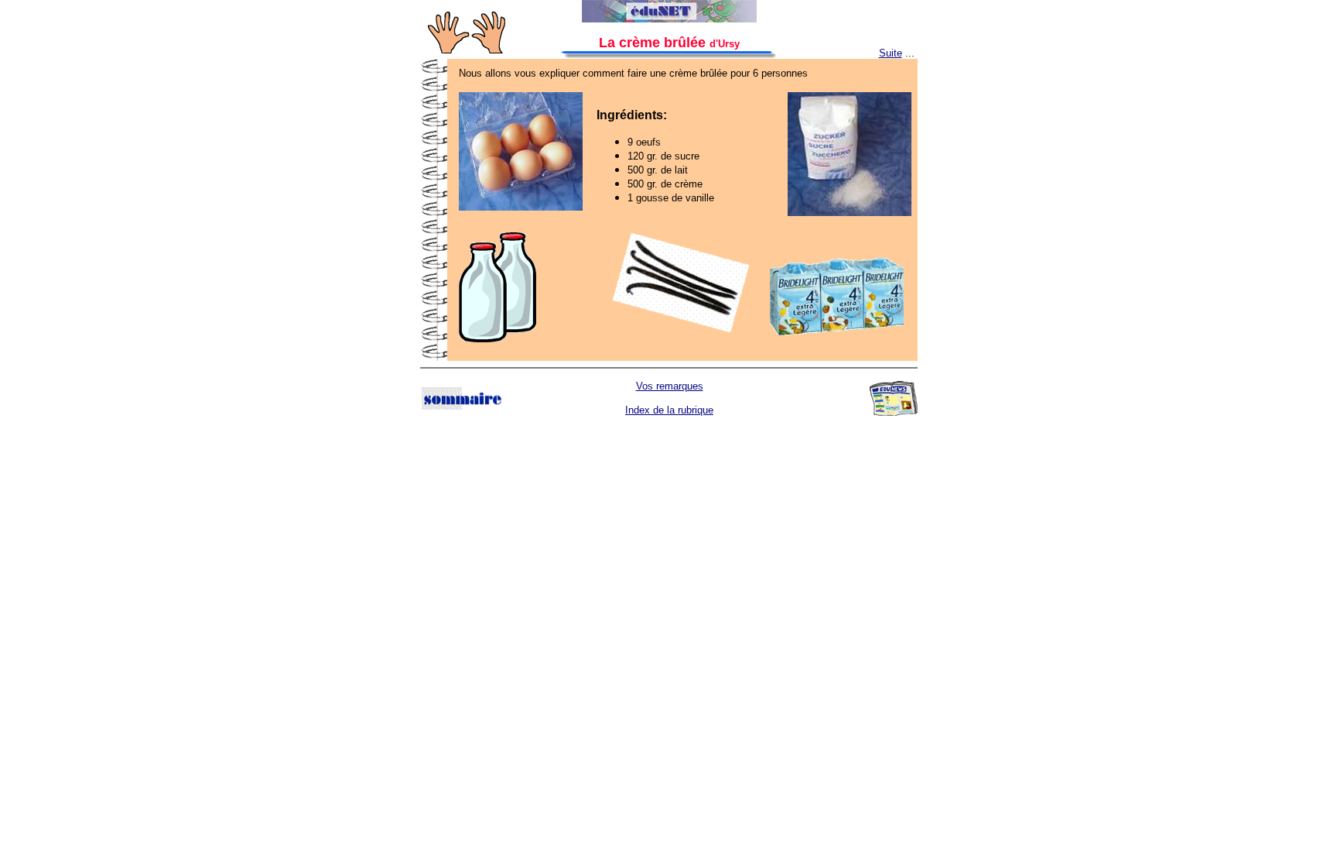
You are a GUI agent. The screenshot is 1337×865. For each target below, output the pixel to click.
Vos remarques (669, 386)
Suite (890, 53)
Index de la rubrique (669, 410)
